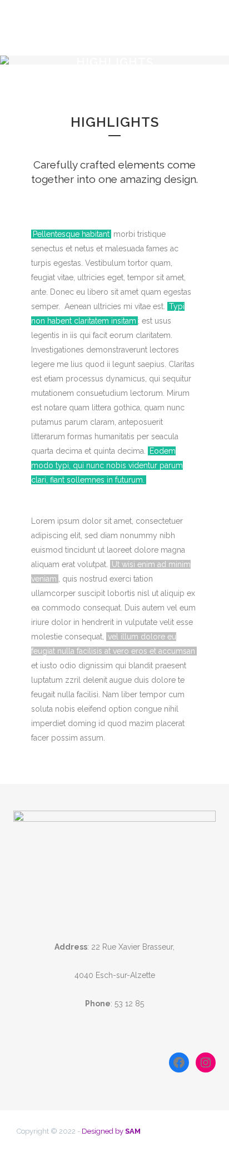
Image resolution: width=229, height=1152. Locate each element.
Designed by (111, 1131)
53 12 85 (129, 1003)
